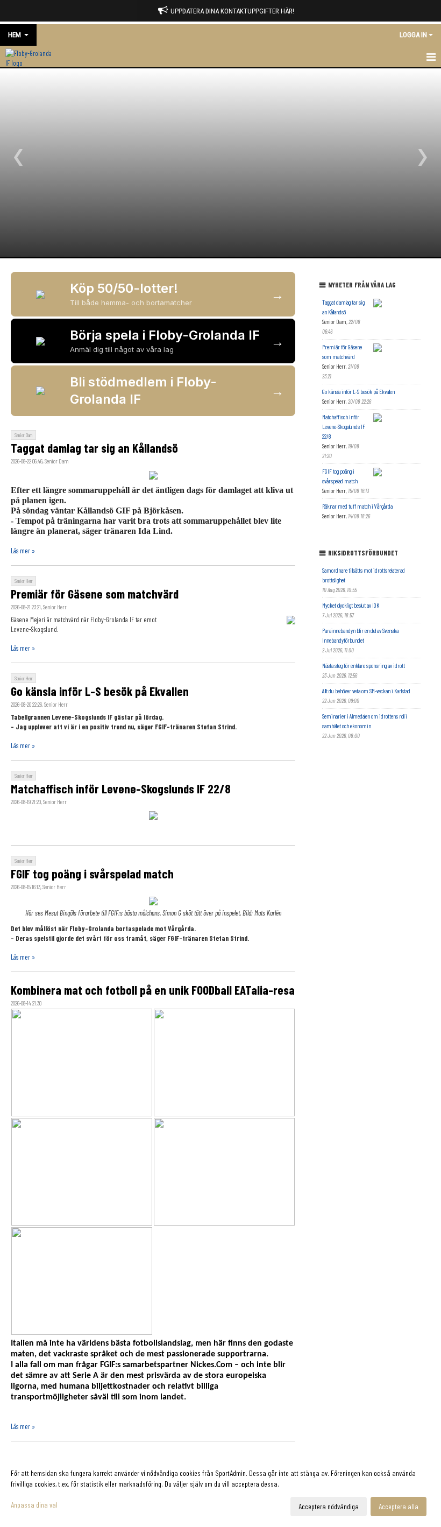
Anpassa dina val (34, 1504)
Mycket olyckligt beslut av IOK (350, 605)
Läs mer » (23, 550)
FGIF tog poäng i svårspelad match (92, 873)
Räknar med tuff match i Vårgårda (357, 506)
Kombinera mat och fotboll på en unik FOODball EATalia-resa (153, 989)
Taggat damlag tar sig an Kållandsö (94, 447)
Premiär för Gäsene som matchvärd (95, 593)
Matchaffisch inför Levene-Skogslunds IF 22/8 (121, 788)
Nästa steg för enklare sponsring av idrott (363, 665)
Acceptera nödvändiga (328, 1506)
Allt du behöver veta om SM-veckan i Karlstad (366, 690)
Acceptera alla (398, 1506)
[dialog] (220, 1489)
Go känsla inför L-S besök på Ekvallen (100, 691)
